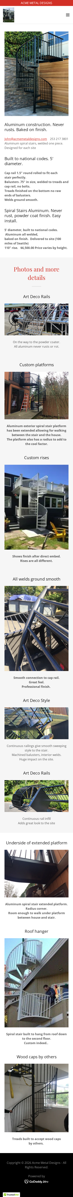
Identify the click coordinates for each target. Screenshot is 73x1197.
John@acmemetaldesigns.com (25, 139)
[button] (68, 15)
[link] (8, 14)
